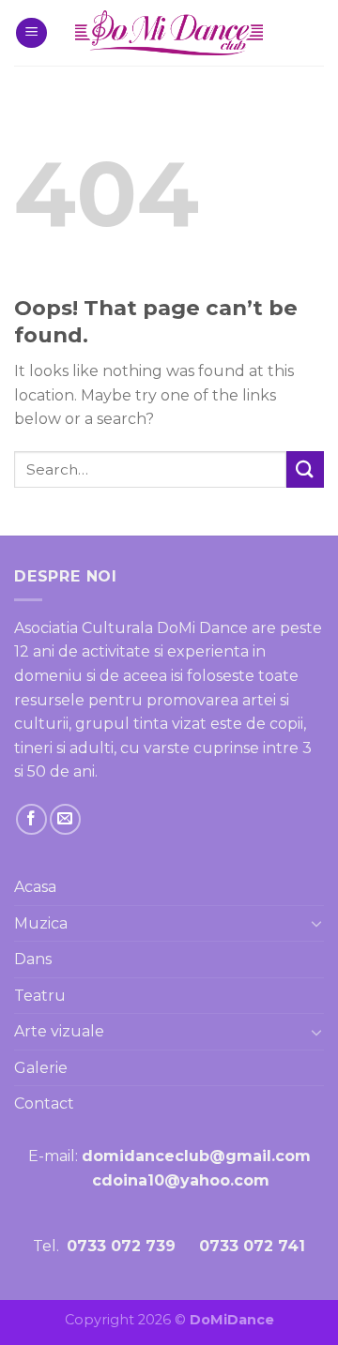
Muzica (41, 923)
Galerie (41, 1068)
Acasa (35, 887)
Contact (44, 1103)
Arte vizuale (59, 1031)
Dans (33, 959)
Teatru (40, 996)
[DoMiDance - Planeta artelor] (169, 32)
